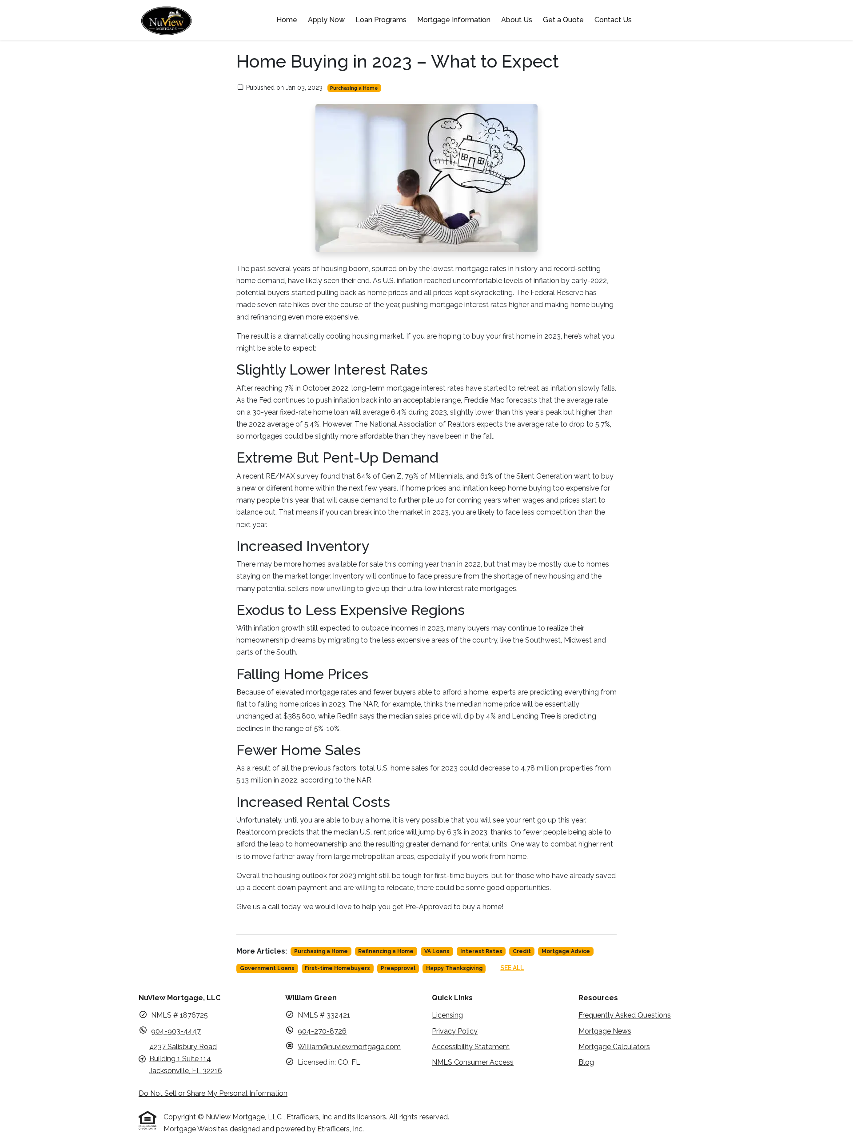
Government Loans (267, 968)
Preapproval (398, 968)
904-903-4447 (176, 1031)
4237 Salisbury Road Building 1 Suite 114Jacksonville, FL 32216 (185, 1058)
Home (286, 20)
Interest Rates (481, 951)
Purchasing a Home (354, 88)
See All (512, 967)
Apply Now (326, 20)
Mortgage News (604, 1031)
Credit (522, 951)
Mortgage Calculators (614, 1046)
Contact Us (613, 20)
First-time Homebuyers (337, 968)
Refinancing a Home (386, 951)
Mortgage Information (453, 20)
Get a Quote (563, 20)
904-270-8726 (322, 1031)
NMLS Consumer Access (473, 1062)
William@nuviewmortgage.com (349, 1046)
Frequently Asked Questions (624, 1015)
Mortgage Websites (196, 1129)
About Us (516, 20)
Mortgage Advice (566, 951)
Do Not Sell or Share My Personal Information (213, 1093)
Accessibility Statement (471, 1046)
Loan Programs (381, 20)
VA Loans (437, 951)
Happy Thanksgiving (454, 968)
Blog (586, 1062)
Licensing (447, 1015)
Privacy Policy (455, 1031)
